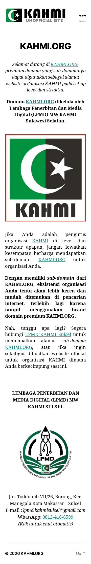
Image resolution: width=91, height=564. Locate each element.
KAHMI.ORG (64, 65)
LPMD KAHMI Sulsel (48, 335)
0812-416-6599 (57, 517)
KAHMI (40, 241)
